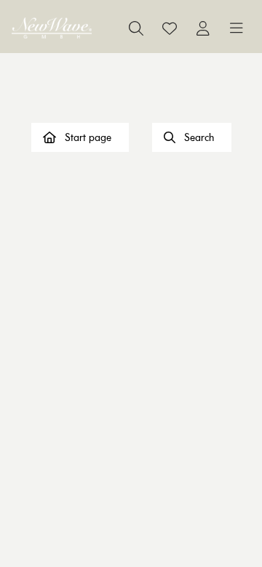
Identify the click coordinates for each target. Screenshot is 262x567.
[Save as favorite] (169, 28)
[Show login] (203, 28)
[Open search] (136, 28)
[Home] (52, 28)
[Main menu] (236, 28)
